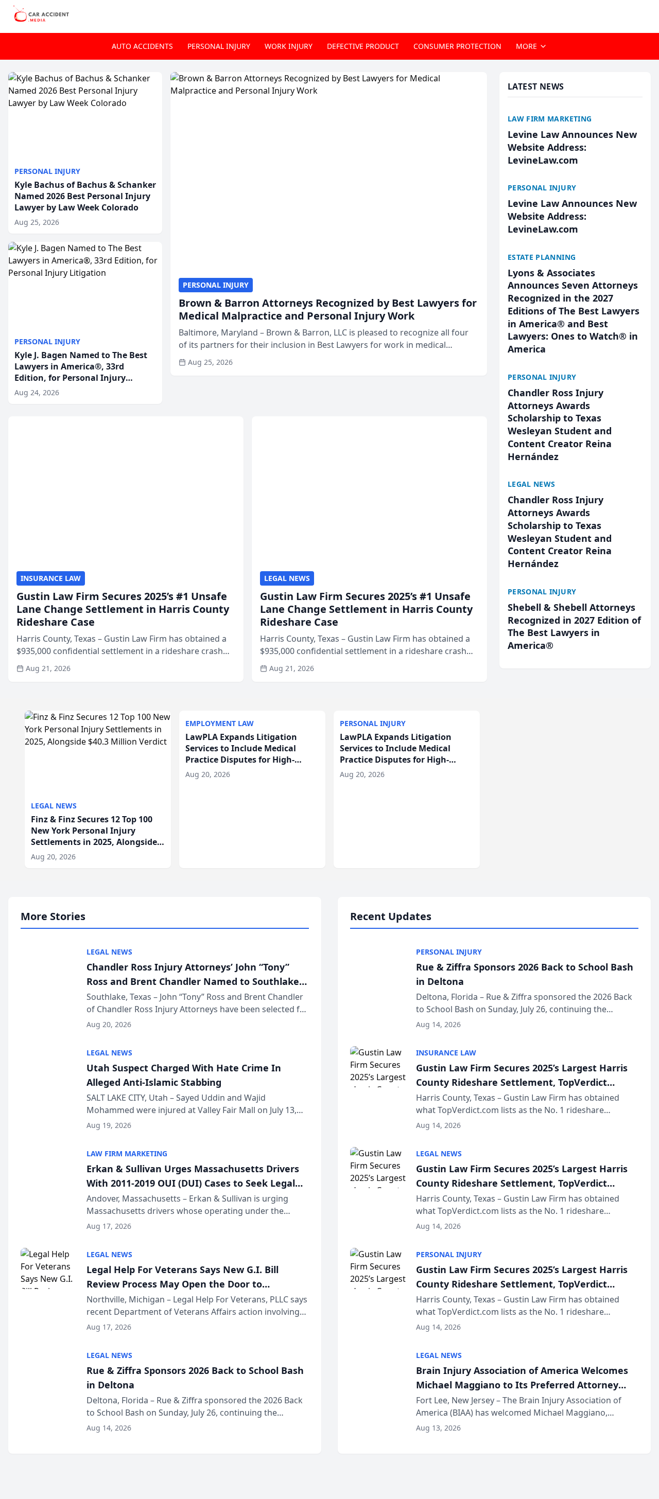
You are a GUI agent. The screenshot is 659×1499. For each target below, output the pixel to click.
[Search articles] (645, 14)
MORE (526, 46)
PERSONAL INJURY (218, 46)
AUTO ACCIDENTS (142, 46)
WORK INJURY (289, 46)
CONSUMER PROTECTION (457, 46)
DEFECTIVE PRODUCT (363, 46)
